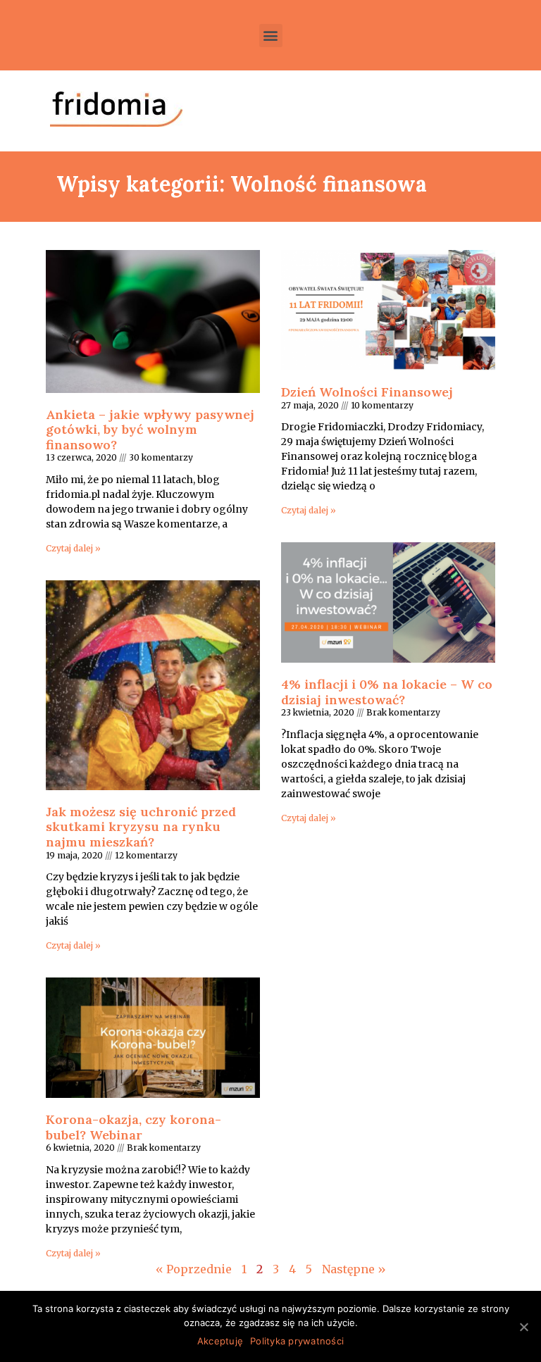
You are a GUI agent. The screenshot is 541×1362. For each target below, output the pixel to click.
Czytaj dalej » (73, 548)
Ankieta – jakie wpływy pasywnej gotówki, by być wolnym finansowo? (150, 429)
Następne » (354, 1269)
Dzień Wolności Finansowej (367, 392)
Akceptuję (220, 1341)
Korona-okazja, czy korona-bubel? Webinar (133, 1127)
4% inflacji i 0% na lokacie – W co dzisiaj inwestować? (386, 692)
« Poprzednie (194, 1269)
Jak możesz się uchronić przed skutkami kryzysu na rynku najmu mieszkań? (141, 827)
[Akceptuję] (523, 1327)
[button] (270, 35)
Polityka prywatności (297, 1341)
